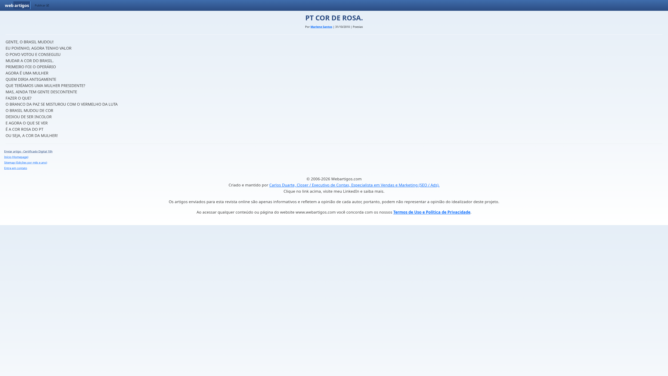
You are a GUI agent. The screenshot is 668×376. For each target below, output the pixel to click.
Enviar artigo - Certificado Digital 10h (28, 151)
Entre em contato (15, 168)
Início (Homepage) (16, 157)
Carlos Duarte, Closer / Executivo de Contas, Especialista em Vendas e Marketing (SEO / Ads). (354, 185)
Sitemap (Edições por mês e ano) (25, 162)
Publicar (40, 5)
